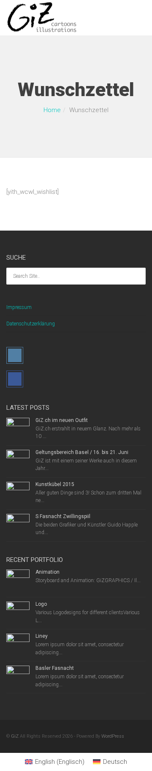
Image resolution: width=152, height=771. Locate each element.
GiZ (15, 736)
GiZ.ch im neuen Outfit (61, 420)
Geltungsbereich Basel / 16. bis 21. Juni (81, 452)
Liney (41, 636)
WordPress (112, 736)
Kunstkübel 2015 (54, 484)
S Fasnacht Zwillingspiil (62, 516)
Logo (41, 604)
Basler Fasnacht (54, 668)
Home (52, 110)
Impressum (19, 307)
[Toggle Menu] (140, 18)
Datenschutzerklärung (30, 324)
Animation (47, 572)
